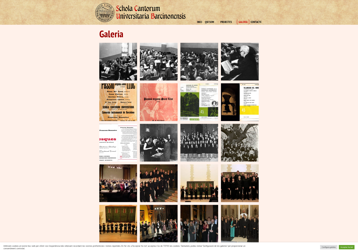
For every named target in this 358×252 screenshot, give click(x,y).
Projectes (226, 22)
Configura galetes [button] (329, 247)
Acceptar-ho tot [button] (347, 247)
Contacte (256, 22)
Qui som (209, 22)
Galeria (243, 22)
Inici (199, 22)
